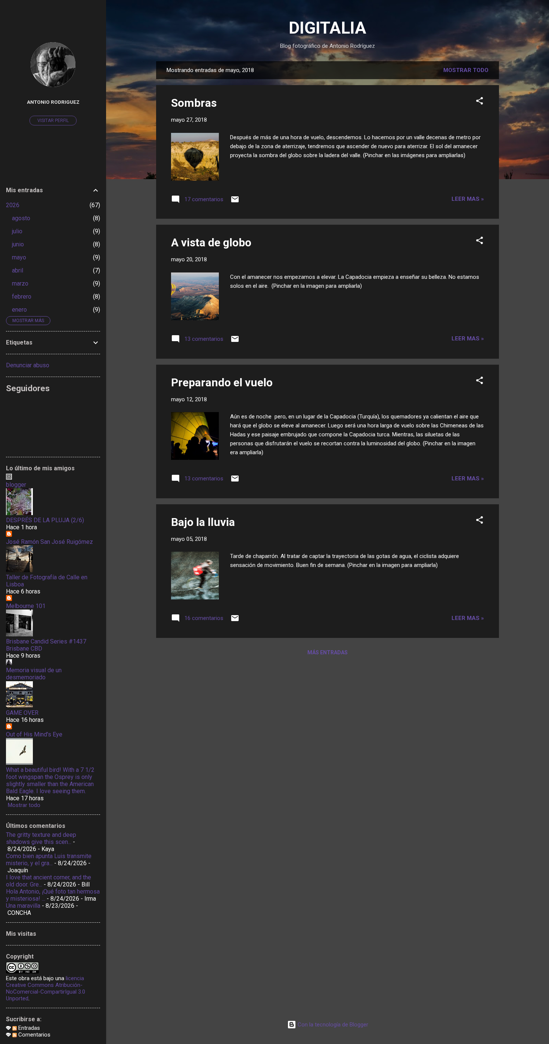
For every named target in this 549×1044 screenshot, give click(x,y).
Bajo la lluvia (203, 522)
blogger (16, 484)
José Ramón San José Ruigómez (49, 541)
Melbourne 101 (26, 606)
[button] (479, 102)
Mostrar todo (465, 70)
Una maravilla (23, 905)
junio (18, 244)
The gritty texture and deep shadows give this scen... (41, 838)
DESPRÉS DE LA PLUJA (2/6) (45, 520)
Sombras (194, 102)
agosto (21, 218)
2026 (12, 205)
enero (19, 309)
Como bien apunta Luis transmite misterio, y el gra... (49, 860)
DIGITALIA (327, 28)
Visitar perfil (53, 120)
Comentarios (33, 1034)
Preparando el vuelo (222, 382)
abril (17, 270)
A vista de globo (211, 242)
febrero (21, 296)
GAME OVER (22, 712)
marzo (20, 283)
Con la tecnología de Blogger (332, 1024)
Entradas (28, 1028)
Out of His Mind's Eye (34, 734)
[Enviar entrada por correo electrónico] (234, 202)
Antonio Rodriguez (53, 102)
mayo (19, 257)
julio (17, 231)
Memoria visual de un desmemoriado (34, 674)
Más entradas (327, 652)
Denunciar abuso (27, 365)
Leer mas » (468, 199)
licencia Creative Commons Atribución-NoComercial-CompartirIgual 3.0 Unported (45, 988)
